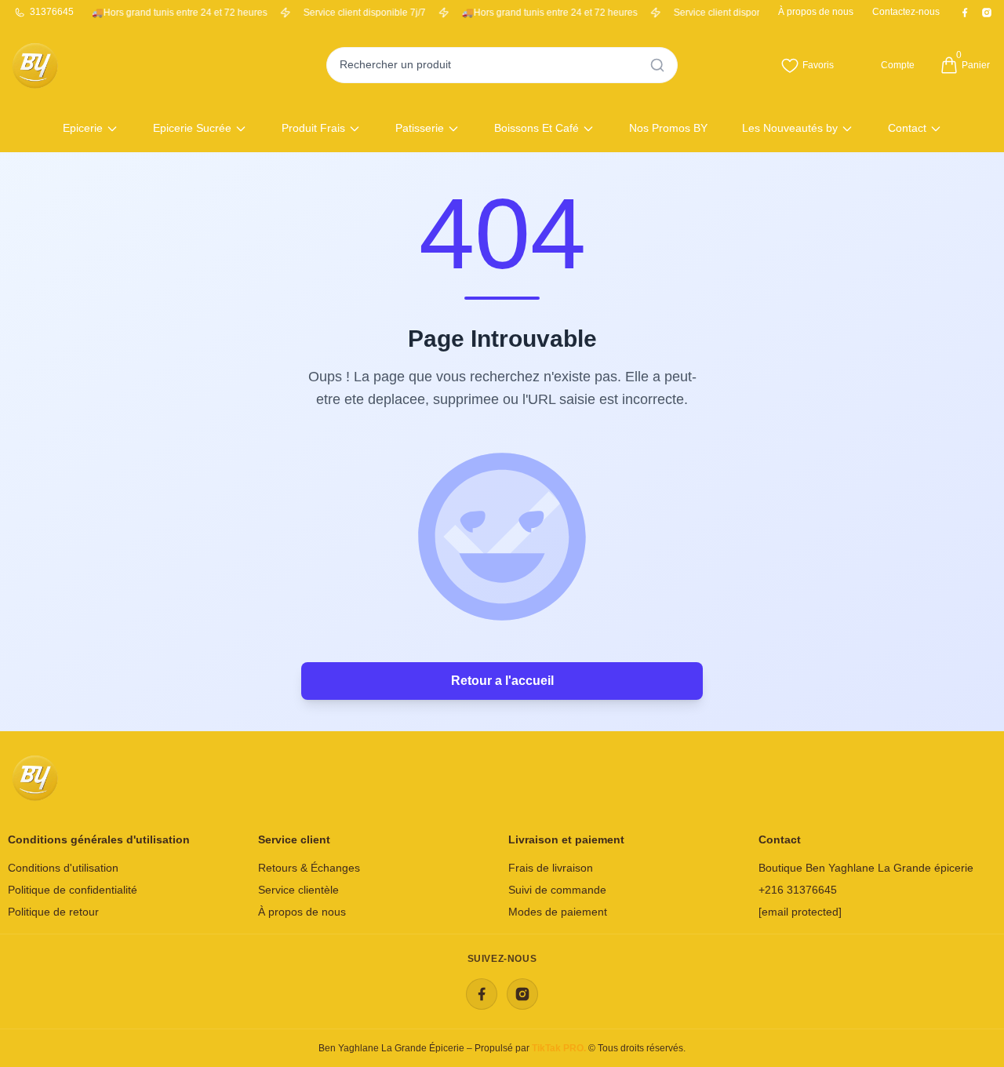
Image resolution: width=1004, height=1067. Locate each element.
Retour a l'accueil (502, 680)
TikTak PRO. (560, 1048)
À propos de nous (302, 911)
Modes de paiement (557, 911)
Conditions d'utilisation (63, 867)
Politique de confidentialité (72, 889)
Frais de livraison (550, 867)
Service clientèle (298, 889)
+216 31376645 (797, 889)
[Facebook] (481, 994)
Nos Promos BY (668, 128)
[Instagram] (522, 994)
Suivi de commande (557, 889)
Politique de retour (53, 911)
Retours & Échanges (309, 867)
